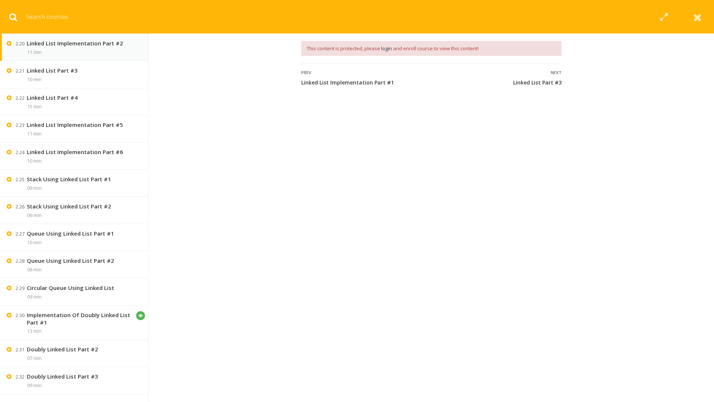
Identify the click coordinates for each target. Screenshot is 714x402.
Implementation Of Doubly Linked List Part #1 (78, 318)
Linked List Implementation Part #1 (347, 82)
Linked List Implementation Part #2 (75, 43)
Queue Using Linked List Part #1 (70, 233)
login (386, 48)
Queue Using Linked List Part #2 (70, 260)
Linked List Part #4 (52, 97)
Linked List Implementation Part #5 (75, 124)
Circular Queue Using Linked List (70, 287)
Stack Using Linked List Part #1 (69, 179)
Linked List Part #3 (537, 82)
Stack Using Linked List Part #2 (69, 206)
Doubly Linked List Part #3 (62, 376)
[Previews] (140, 315)
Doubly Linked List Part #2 (62, 349)
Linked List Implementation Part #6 (75, 152)
